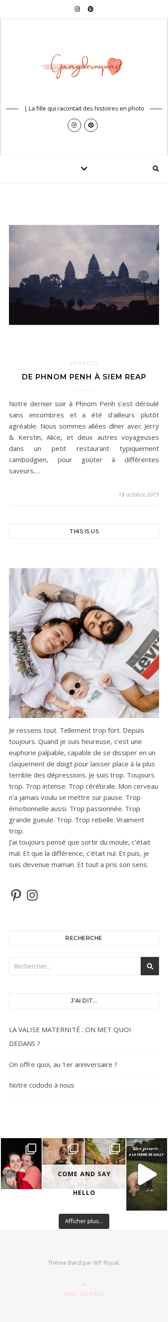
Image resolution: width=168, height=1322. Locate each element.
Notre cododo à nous (41, 1084)
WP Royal (106, 1262)
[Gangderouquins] (84, 69)
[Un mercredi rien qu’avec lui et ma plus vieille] (146, 1174)
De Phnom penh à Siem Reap (84, 377)
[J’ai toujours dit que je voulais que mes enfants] (21, 1163)
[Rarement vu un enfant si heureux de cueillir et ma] (105, 1163)
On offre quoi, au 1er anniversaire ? (63, 1064)
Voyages (84, 363)
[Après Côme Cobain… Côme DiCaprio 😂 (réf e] (63, 1163)
